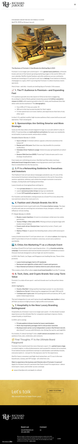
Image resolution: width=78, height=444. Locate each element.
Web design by (6, 441)
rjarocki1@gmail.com (27, 430)
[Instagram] (40, 430)
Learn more (32, 441)
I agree (59, 438)
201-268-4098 (25, 432)
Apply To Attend (55, 390)
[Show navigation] (74, 4)
